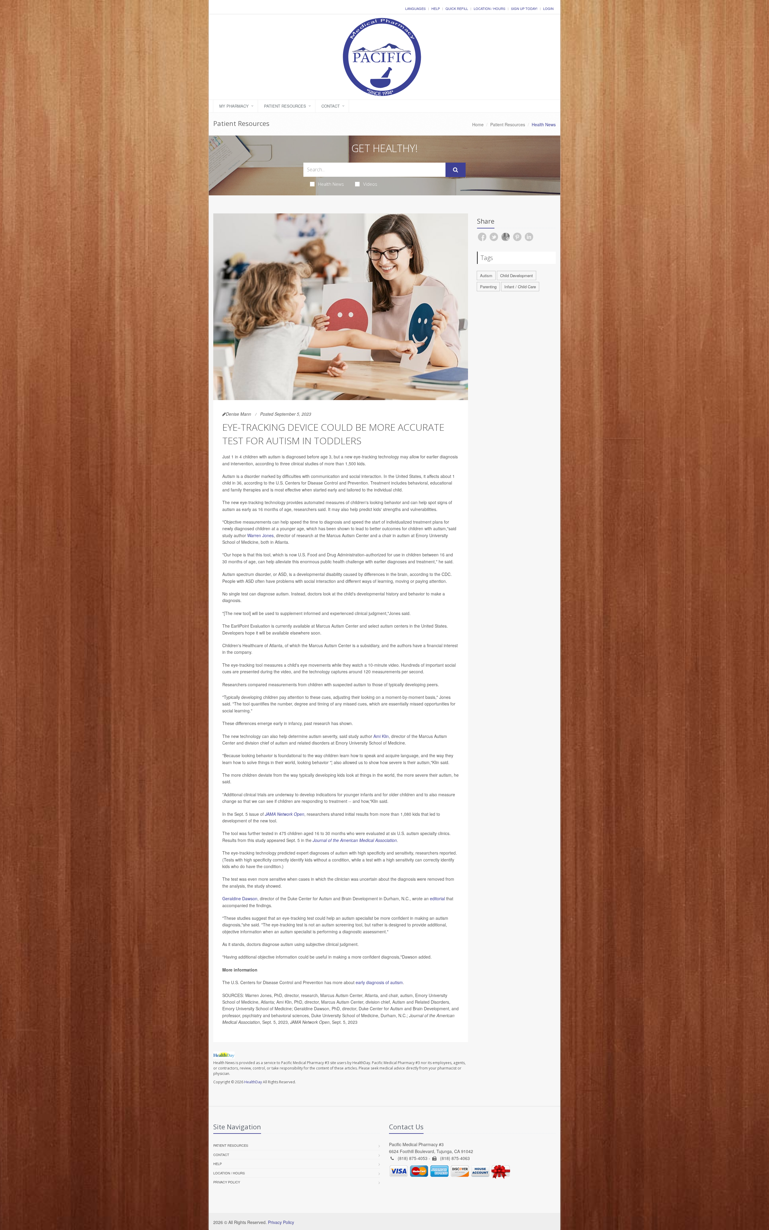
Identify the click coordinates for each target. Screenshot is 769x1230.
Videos (370, 184)
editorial (437, 898)
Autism (486, 275)
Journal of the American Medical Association (355, 840)
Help (435, 8)
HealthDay (253, 1082)
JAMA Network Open (284, 814)
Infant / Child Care (520, 286)
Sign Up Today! (524, 8)
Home (478, 124)
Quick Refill (456, 8)
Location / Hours (489, 8)
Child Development (516, 275)
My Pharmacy (234, 106)
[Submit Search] (455, 170)
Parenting (488, 286)
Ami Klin (381, 736)
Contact (330, 106)
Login (548, 8)
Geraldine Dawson (239, 898)
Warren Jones (260, 535)
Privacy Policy (226, 1182)
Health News (331, 184)
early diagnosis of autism (379, 982)
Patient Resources (285, 106)
